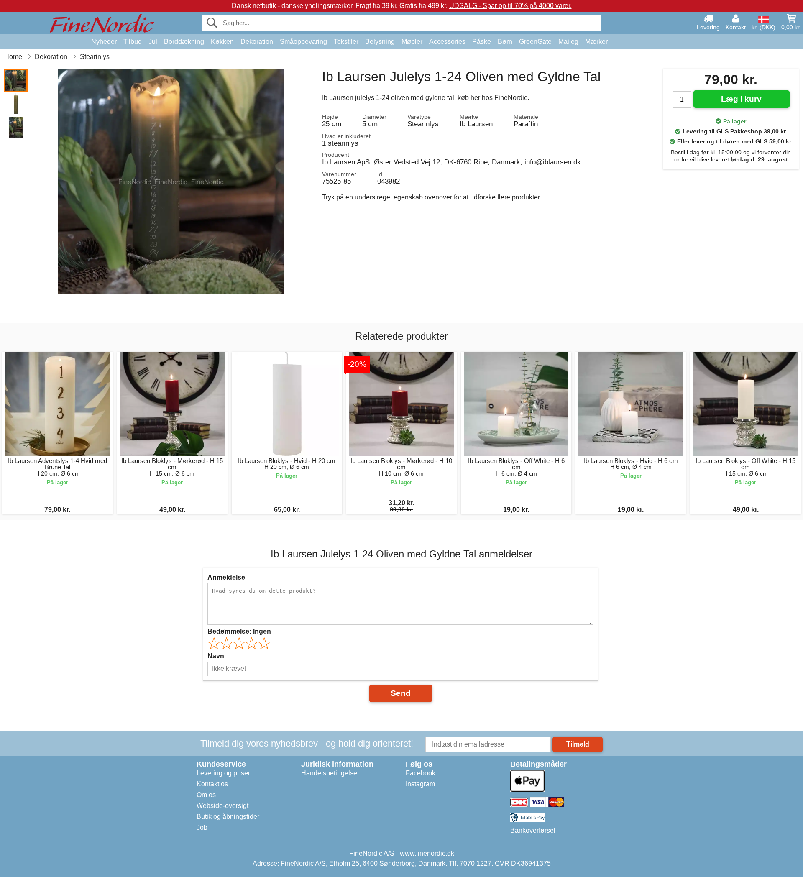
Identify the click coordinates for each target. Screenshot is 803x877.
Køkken (222, 41)
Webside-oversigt (222, 805)
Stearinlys (423, 124)
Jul (152, 41)
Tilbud (132, 41)
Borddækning (184, 41)
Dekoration (256, 41)
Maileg (568, 41)
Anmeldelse (226, 577)
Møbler (412, 41)
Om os (206, 794)
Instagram (420, 784)
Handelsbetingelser (330, 773)
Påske (481, 41)
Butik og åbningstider (228, 816)
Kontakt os (212, 784)
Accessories (447, 41)
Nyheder (104, 41)
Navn (215, 656)
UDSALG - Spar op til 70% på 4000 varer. (510, 5)
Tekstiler (346, 41)
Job (202, 827)
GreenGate (535, 41)
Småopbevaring (303, 41)
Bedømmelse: (239, 631)
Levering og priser (223, 773)
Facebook (420, 773)
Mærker (596, 41)
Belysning (380, 41)
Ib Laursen (476, 124)
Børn (505, 41)
